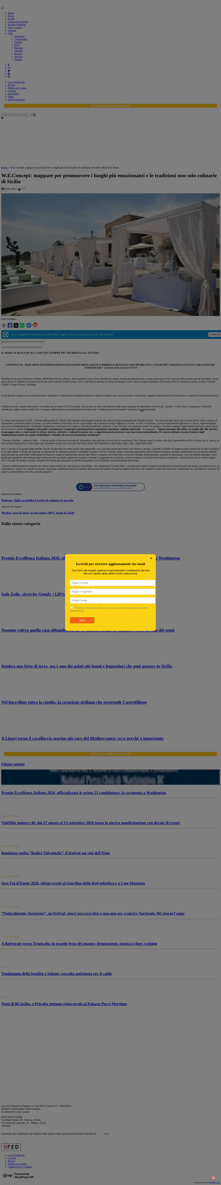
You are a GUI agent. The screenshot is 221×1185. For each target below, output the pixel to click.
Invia (82, 620)
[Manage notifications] (213, 1177)
